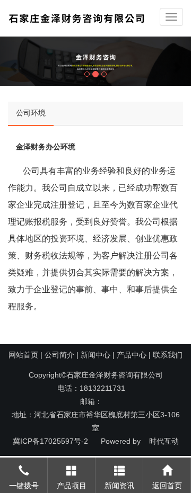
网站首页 (23, 355)
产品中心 (131, 355)
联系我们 (168, 355)
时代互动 (164, 441)
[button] (14, 61)
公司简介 (59, 355)
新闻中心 (95, 355)
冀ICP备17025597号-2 (50, 441)
